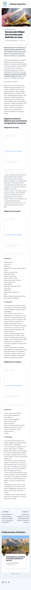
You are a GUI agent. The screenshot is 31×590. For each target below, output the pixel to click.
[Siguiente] (27, 554)
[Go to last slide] (4, 554)
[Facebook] (3, 582)
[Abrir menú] (28, 4)
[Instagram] (8, 582)
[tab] (12, 573)
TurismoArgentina (10, 29)
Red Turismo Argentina (12, 40)
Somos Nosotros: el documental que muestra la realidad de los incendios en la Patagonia (7, 517)
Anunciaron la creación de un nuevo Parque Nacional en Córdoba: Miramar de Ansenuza (23, 517)
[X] (6, 582)
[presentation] (15, 544)
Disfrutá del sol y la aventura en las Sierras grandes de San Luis (15, 558)
